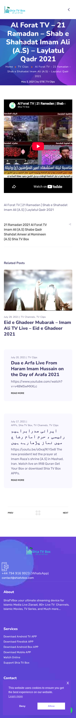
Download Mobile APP (17, 652)
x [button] (68, 682)
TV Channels (28, 317)
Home (9, 66)
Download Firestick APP (18, 641)
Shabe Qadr (33, 229)
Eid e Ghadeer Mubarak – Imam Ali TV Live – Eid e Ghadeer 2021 (37, 328)
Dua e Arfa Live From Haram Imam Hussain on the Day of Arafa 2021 (37, 369)
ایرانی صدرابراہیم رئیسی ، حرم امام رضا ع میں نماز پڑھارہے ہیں (38, 437)
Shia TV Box (20, 239)
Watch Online (12, 657)
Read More (17, 393)
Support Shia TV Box (16, 662)
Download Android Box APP (21, 646)
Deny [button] (22, 706)
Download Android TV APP (20, 636)
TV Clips (23, 66)
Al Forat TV (39, 225)
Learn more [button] (15, 696)
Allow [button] (51, 706)
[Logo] (14, 9)
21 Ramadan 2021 (17, 225)
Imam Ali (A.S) (14, 229)
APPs (14, 425)
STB (42, 81)
